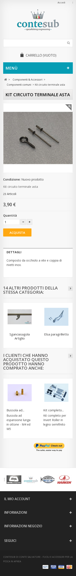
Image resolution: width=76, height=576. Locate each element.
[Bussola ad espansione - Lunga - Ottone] (20, 393)
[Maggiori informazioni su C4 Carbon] (54, 479)
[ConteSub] (38, 20)
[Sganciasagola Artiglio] (20, 317)
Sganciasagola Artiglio (20, 336)
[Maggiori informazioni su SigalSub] (37, 479)
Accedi (61, 2)
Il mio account (17, 499)
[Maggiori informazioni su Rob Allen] (21, 479)
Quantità (10, 215)
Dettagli (14, 252)
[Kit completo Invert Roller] (56, 393)
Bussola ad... (15, 410)
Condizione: (11, 179)
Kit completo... (53, 410)
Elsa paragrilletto (56, 334)
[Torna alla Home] (5, 79)
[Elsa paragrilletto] (56, 317)
